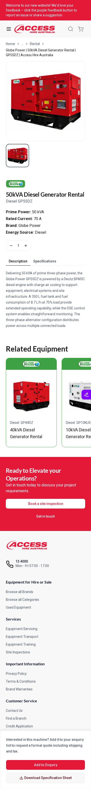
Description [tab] (18, 261)
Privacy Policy (16, 674)
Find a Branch (16, 718)
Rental (35, 44)
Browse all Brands (19, 592)
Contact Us (14, 711)
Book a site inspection (45, 504)
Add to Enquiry (45, 765)
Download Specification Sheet (48, 778)
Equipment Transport (22, 637)
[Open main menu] (9, 29)
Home (10, 44)
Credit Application (19, 726)
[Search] (70, 29)
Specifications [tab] (44, 261)
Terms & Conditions (21, 681)
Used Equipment (18, 607)
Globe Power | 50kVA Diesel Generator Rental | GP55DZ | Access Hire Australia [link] (41, 52)
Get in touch (45, 516)
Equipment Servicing (21, 629)
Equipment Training (21, 644)
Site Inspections (18, 652)
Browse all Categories (22, 600)
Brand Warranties (19, 689)
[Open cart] (80, 29)
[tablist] (32, 261)
